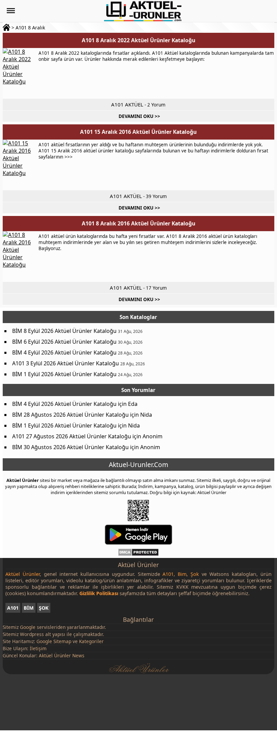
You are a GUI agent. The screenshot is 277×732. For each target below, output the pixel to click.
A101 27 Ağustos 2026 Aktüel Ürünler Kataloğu (71, 436)
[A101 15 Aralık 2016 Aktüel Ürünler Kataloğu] (19, 165)
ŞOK (44, 608)
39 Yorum (156, 196)
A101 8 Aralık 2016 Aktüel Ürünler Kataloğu (138, 223)
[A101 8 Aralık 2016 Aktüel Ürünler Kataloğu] (19, 256)
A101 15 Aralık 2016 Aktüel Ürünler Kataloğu (138, 132)
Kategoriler (91, 641)
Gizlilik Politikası (98, 593)
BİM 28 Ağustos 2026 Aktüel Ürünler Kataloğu (70, 414)
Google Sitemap (53, 641)
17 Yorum (156, 288)
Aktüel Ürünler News (61, 655)
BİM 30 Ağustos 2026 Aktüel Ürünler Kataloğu (70, 447)
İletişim (38, 648)
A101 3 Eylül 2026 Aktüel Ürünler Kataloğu (65, 363)
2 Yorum (156, 104)
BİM (29, 608)
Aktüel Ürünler (22, 480)
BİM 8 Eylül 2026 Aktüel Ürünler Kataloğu (64, 331)
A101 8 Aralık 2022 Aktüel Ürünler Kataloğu (138, 40)
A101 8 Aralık (30, 27)
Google (27, 627)
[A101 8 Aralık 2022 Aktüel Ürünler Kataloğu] (19, 73)
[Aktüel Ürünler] (142, 11)
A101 (13, 608)
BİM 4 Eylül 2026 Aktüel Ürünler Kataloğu (64, 352)
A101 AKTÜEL (127, 104)
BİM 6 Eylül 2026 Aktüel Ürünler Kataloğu (64, 341)
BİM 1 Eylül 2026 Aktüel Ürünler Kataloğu (64, 374)
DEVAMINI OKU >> (139, 116)
